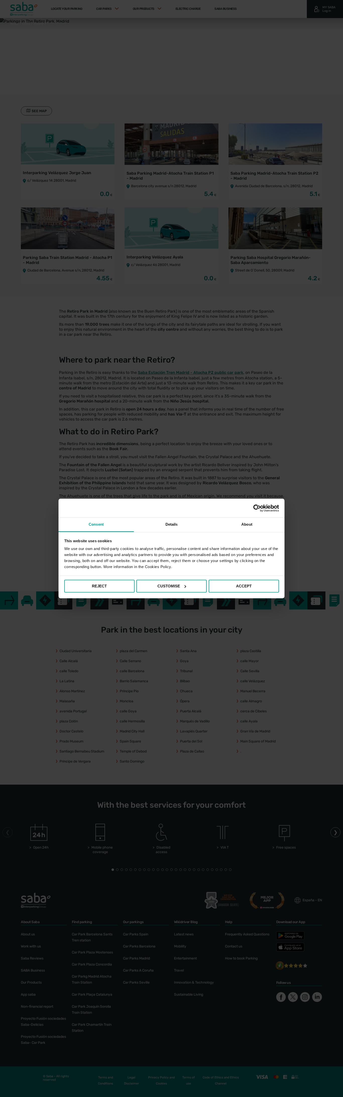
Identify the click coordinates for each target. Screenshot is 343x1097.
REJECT (99, 586)
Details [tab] (171, 524)
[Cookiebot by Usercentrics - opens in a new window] (257, 508)
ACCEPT (244, 586)
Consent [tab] (96, 524)
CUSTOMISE (168, 586)
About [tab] (246, 524)
